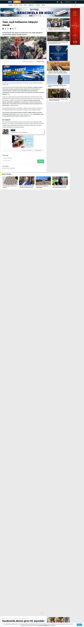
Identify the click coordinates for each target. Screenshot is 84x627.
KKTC (7, 19)
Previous (47, 96)
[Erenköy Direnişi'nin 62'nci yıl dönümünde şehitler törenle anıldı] (61, 93)
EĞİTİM (43, 5)
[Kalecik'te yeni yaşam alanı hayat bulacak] (10, 180)
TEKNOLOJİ (31, 5)
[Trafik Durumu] (57, 2)
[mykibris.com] (14, 2)
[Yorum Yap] (15, 29)
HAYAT (15, 5)
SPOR (20, 5)
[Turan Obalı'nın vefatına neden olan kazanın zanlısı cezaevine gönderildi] (26, 180)
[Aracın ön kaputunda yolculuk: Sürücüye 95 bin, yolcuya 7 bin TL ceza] (58, 36)
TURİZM (38, 5)
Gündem (3, 19)
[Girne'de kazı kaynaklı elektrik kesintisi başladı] (58, 79)
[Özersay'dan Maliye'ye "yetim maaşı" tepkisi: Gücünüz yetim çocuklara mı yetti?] (60, 180)
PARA (25, 5)
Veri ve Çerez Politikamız (43, 625)
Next (69, 96)
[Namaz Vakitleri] (61, 2)
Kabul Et (79, 624)
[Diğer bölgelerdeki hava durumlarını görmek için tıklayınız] (72, 2)
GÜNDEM (10, 5)
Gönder (41, 161)
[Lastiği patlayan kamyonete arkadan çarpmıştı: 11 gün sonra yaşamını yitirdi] (43, 180)
